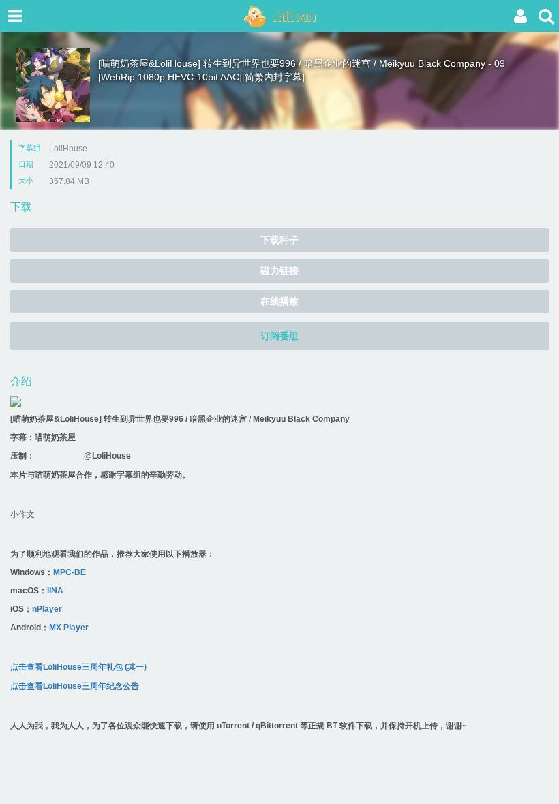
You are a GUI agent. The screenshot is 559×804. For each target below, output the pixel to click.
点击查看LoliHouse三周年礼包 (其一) (78, 667)
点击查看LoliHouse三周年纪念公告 (74, 686)
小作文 (22, 514)
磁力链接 (279, 270)
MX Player (69, 627)
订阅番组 (279, 335)
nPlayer (47, 609)
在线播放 (279, 301)
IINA (55, 591)
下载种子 (279, 239)
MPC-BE (69, 572)
